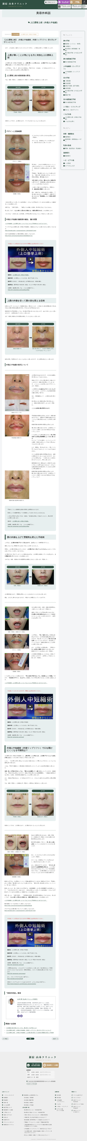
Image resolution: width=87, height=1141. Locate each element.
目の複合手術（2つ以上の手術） (73, 91)
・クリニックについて (9, 1095)
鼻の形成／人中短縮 (28, 1105)
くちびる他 (15, 34)
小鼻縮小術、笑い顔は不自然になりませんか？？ (35, 1117)
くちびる (59, 1104)
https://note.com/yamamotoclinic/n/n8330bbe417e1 (19, 235)
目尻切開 (68, 88)
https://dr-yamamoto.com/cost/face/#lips (18, 289)
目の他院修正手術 (70, 102)
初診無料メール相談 (77, 2)
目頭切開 (68, 83)
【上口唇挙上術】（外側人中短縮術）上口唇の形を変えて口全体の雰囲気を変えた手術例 (30, 1032)
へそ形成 (68, 163)
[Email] (21, 1016)
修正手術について (8, 1107)
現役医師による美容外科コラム (31, 1095)
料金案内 (6, 1100)
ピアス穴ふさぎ (70, 166)
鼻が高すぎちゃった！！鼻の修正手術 (33, 1110)
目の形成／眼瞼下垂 (28, 1100)
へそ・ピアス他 (68, 160)
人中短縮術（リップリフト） (72, 72)
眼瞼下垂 (68, 95)
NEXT (54, 1038)
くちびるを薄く (70, 121)
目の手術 (66, 78)
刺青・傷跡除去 (68, 134)
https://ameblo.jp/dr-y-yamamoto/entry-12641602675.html (20, 230)
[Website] (18, 1016)
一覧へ (30, 1038)
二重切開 (68, 81)
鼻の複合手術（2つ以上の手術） (73, 53)
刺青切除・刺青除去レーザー (73, 140)
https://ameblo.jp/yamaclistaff (15, 978)
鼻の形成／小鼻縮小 (28, 1102)
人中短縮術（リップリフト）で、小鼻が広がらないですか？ (38, 1128)
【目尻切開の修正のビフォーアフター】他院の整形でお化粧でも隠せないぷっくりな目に (38, 1125)
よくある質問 (7, 1105)
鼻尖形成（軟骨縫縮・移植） (72, 49)
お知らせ (6, 1117)
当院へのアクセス (8, 1114)
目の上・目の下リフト (72, 110)
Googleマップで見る (31, 1083)
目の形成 (59, 1095)
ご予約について (51, 2)
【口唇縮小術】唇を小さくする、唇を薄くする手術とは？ (21, 1028)
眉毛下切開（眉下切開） (72, 86)
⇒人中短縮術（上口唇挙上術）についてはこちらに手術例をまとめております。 (26, 223)
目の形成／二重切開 (28, 1097)
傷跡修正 (68, 137)
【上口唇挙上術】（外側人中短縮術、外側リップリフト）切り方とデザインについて (28, 1030)
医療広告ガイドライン (9, 1124)
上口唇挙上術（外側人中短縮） (29, 34)
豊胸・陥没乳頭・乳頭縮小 (73, 148)
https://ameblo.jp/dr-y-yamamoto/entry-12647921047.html (20, 910)
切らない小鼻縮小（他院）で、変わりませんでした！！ (37, 1135)
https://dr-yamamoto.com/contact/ (16, 973)
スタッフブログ (76, 1097)
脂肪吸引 (66, 153)
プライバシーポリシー (9, 1122)
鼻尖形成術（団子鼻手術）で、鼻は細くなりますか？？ (37, 1119)
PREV (6, 1038)
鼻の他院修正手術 (70, 62)
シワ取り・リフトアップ (71, 107)
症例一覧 (6, 1102)
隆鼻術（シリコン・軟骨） (73, 43)
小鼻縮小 (68, 46)
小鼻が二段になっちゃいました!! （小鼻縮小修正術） (36, 1114)
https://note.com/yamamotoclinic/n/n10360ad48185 (18, 905)
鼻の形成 (59, 1097)
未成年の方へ (7, 1119)
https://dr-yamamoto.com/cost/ (15, 737)
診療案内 (6, 1097)
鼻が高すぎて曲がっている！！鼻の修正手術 (34, 1112)
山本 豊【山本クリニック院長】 (27, 999)
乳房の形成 (67, 145)
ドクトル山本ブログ (77, 1095)
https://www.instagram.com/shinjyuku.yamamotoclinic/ (21, 984)
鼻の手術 (66, 41)
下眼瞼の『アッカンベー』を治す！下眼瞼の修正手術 (36, 1122)
